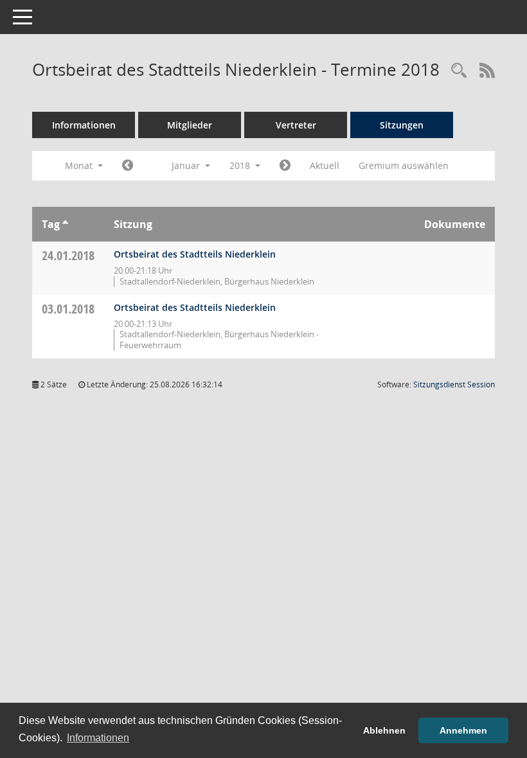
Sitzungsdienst (454, 384)
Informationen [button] (98, 737)
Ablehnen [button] (384, 730)
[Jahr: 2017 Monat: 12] (127, 165)
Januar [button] (187, 165)
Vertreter (296, 125)
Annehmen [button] (463, 730)
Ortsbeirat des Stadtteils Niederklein (195, 254)
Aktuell (324, 165)
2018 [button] (241, 165)
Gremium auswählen (404, 165)
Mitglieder (189, 125)
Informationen (84, 125)
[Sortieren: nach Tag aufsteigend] (65, 224)
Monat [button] (80, 165)
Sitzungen (402, 125)
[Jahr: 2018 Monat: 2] (285, 165)
